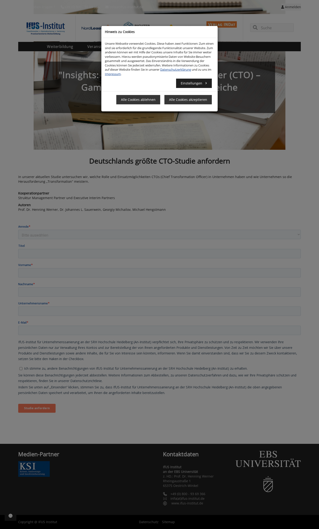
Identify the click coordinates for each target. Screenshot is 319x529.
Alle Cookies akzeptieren (188, 99)
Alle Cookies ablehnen (138, 99)
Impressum (113, 74)
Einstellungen (192, 83)
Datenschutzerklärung (175, 69)
